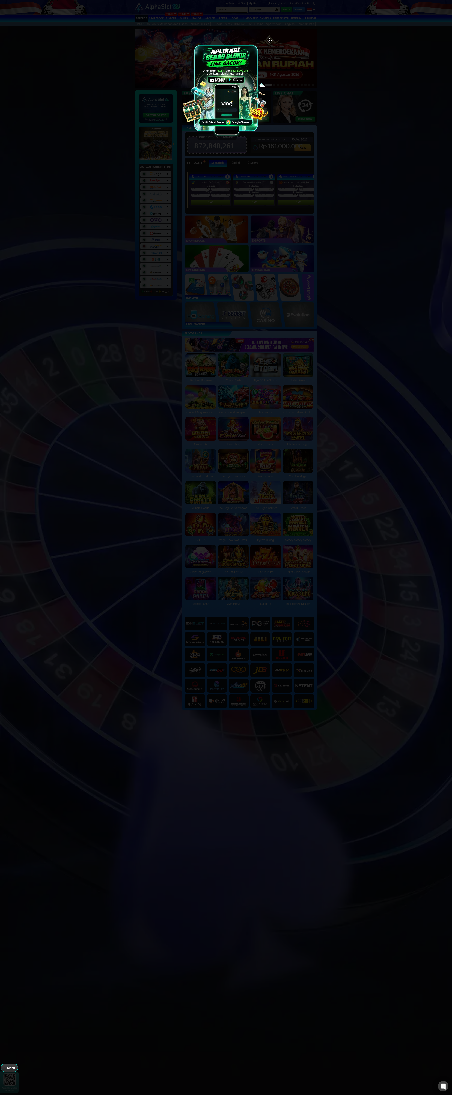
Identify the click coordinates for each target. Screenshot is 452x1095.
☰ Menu (9, 1068)
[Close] (269, 40)
